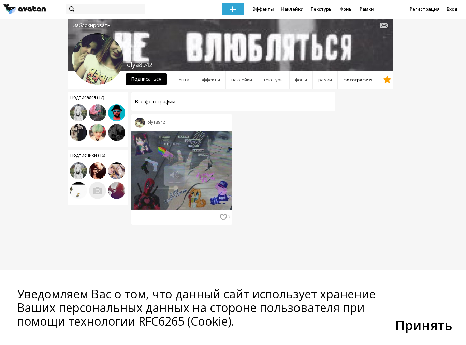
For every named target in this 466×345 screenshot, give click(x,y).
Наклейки (292, 9)
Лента (182, 80)
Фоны (346, 9)
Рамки (367, 9)
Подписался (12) (87, 97)
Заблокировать (92, 25)
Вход (452, 9)
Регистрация (425, 9)
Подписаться (146, 79)
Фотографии (357, 80)
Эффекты (263, 9)
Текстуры (321, 9)
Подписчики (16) (87, 155)
